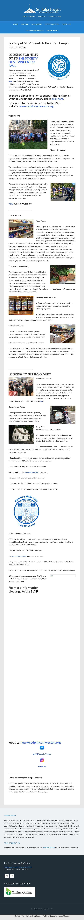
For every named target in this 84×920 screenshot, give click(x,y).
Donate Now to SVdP (19, 556)
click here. (58, 98)
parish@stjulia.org (49, 847)
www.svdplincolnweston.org (37, 106)
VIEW (11, 204)
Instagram (42, 766)
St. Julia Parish (42, 7)
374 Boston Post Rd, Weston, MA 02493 (18, 867)
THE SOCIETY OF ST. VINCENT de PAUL (23, 61)
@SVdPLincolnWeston (42, 754)
